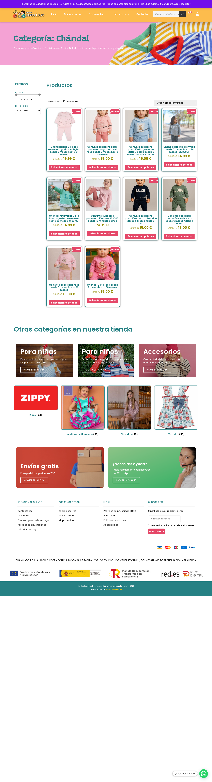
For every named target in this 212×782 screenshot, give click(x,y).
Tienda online (96, 14)
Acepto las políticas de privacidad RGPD (172, 525)
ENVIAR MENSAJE (126, 480)
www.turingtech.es (114, 589)
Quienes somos (73, 14)
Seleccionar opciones (64, 167)
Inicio (54, 14)
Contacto (142, 14)
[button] (203, 773)
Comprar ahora (34, 369)
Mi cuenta (120, 14)
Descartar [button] (185, 4)
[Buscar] (182, 14)
